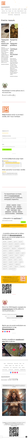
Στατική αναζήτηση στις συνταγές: (7, 220)
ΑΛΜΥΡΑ (14, 205)
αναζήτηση (17, 218)
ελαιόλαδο (16, 246)
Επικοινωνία (14, 379)
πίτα (20, 259)
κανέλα (5, 250)
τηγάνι (16, 266)
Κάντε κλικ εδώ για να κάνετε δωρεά (13, 424)
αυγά (15, 241)
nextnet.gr (16, 378)
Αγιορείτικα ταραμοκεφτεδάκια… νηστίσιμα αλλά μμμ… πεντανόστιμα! (14, 48)
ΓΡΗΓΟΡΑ (13, 208)
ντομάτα (10, 259)
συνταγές (5, 266)
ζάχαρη (14, 248)
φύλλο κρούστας (12, 268)
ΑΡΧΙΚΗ (8, 205)
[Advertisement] (14, 181)
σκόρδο (5, 264)
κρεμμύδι (5, 255)
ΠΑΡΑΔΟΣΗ (9, 206)
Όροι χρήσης (10, 379)
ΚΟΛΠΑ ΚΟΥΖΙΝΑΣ (10, 213)
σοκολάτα (11, 264)
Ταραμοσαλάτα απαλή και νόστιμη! (5, 42)
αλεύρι (10, 241)
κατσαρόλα (17, 250)
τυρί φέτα (22, 266)
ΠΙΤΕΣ (14, 206)
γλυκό (10, 246)
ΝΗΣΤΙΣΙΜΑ (14, 210)
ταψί (10, 266)
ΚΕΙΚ (19, 210)
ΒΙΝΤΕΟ (20, 211)
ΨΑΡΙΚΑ (19, 206)
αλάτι (4, 241)
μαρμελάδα (5, 257)
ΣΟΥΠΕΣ (7, 208)
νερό (4, 259)
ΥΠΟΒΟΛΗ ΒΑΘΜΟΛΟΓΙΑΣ (7, 149)
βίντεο (20, 241)
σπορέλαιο (17, 264)
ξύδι (15, 259)
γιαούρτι (5, 246)
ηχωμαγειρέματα (5, 7)
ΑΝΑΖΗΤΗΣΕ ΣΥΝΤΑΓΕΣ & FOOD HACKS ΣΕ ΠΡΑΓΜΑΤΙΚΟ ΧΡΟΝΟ (13, 225)
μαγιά (21, 255)
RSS (17, 379)
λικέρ (16, 255)
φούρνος (5, 268)
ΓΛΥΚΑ (18, 205)
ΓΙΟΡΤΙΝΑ (14, 211)
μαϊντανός (12, 257)
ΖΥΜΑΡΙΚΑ (19, 208)
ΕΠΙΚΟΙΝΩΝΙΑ (19, 213)
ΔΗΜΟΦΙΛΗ (8, 211)
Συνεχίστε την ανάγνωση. (5, 64)
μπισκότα (19, 257)
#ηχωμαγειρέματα (16, 235)
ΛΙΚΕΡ (8, 210)
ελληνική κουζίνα (6, 248)
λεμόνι (11, 255)
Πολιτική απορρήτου (4, 379)
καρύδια (11, 250)
